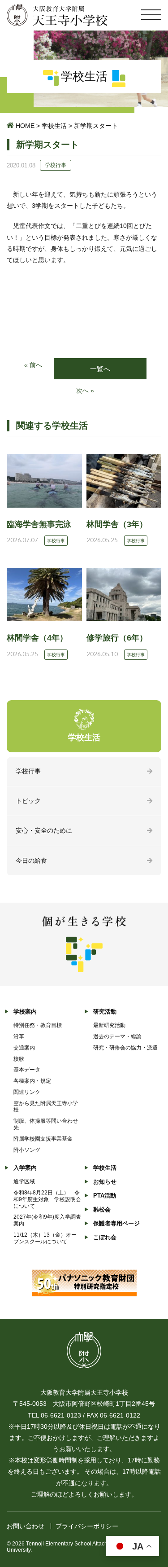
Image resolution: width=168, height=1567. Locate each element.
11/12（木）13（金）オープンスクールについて (45, 1238)
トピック (28, 800)
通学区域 (24, 1181)
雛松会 (102, 1209)
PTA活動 (104, 1195)
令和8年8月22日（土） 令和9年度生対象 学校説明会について (47, 1199)
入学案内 (25, 1167)
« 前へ (33, 365)
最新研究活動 (109, 1025)
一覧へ (100, 369)
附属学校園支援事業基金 (43, 1139)
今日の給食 (31, 860)
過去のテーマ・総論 (117, 1036)
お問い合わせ (25, 1526)
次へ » (85, 390)
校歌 (18, 1059)
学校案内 (25, 1011)
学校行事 (28, 771)
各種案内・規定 (32, 1081)
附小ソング (26, 1150)
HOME (25, 125)
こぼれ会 (104, 1237)
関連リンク (26, 1092)
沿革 (18, 1036)
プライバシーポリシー (87, 1526)
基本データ (26, 1070)
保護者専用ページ (116, 1223)
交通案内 (24, 1048)
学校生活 (54, 125)
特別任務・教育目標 (37, 1025)
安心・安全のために (44, 830)
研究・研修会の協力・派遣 (125, 1048)
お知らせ (104, 1181)
